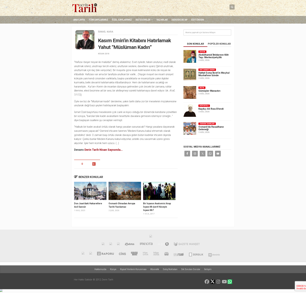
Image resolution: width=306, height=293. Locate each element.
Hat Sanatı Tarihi (207, 70)
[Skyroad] (179, 254)
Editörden (197, 19)
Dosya (202, 52)
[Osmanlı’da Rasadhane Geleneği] (189, 128)
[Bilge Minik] (156, 254)
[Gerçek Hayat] (134, 254)
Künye (113, 269)
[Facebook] (207, 281)
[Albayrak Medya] (150, 237)
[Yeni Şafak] (103, 244)
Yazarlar (162, 19)
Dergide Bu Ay (179, 19)
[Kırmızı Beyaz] (166, 254)
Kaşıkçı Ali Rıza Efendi (211, 108)
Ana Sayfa (79, 19)
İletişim (207, 269)
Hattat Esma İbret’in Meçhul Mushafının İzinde (213, 74)
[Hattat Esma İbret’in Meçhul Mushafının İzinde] (189, 74)
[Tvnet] (110, 244)
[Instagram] (218, 281)
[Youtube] (224, 281)
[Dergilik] (196, 254)
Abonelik (154, 269)
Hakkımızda (100, 269)
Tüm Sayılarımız (98, 19)
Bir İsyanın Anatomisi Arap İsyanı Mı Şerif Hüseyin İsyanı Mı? (157, 206)
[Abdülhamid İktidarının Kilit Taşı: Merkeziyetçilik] (189, 56)
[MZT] (163, 244)
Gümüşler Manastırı (209, 90)
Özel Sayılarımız (122, 19)
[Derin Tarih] (83, 254)
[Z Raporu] (105, 254)
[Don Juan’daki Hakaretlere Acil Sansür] (90, 191)
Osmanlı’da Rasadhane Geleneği (211, 128)
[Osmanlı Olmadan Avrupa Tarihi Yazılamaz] (125, 191)
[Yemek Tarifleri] (130, 244)
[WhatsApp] (230, 281)
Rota (202, 88)
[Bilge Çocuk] (145, 254)
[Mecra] (146, 244)
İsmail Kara (105, 31)
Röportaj (204, 106)
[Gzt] (118, 244)
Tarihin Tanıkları (207, 124)
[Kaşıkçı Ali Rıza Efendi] (189, 110)
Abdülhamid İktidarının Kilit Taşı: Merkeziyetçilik (213, 56)
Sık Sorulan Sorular (190, 269)
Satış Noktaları (170, 269)
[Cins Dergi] (122, 254)
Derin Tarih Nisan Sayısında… (103, 149)
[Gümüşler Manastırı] (189, 92)
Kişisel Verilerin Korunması (133, 269)
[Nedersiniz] (214, 254)
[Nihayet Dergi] (90, 254)
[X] (212, 282)
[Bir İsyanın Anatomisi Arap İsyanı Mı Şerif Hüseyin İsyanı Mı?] (159, 191)
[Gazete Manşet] (187, 244)
